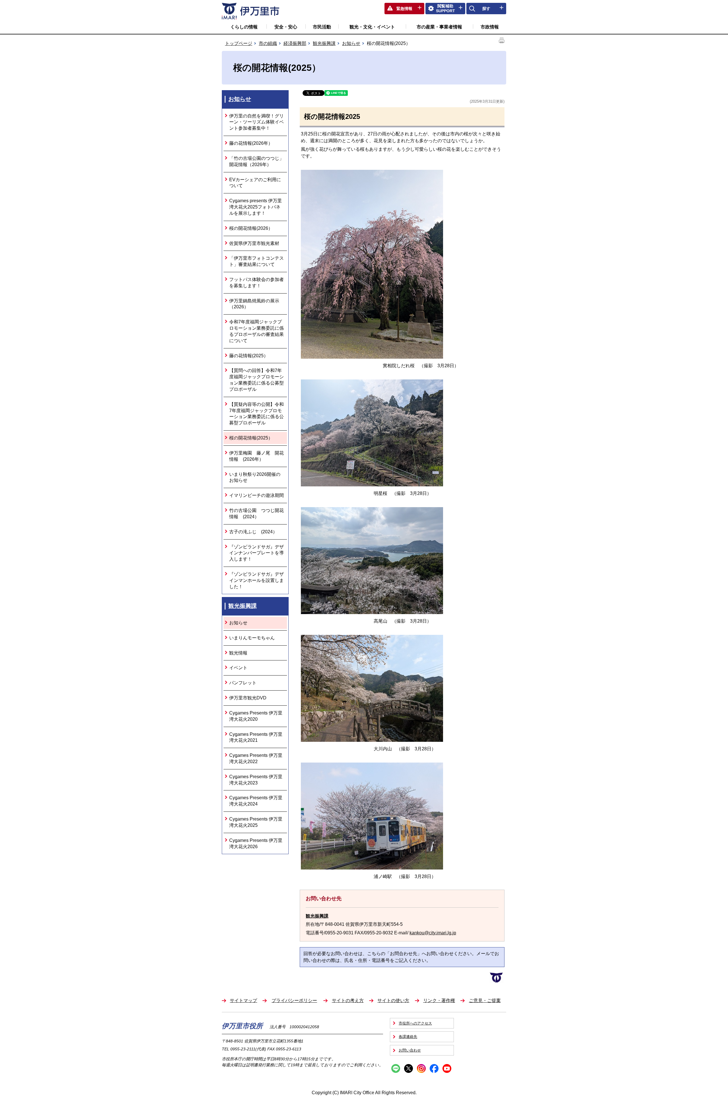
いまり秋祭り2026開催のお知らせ (254, 477)
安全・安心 (285, 26)
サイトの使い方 (393, 1000)
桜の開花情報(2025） (251, 437)
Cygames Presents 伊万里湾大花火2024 (255, 800)
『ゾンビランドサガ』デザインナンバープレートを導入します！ (256, 553)
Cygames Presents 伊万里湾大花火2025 (255, 822)
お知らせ (351, 43)
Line (395, 1068)
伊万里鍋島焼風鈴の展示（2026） (254, 303)
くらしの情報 (244, 26)
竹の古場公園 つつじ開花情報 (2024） (256, 513)
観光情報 (238, 652)
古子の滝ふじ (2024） (253, 531)
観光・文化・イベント (372, 26)
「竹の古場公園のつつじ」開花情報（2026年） (256, 161)
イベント (238, 667)
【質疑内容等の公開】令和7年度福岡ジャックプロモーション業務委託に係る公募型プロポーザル (256, 413)
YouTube (446, 1068)
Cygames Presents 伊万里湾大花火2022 (255, 758)
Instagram (421, 1068)
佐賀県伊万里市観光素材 (254, 243)
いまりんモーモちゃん (252, 637)
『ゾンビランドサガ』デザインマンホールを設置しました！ (256, 580)
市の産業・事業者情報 (439, 26)
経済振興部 (295, 43)
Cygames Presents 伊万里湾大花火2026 (255, 843)
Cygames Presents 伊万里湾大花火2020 (255, 716)
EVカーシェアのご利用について (255, 182)
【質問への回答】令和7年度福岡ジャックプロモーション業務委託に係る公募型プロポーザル (256, 379)
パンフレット (243, 682)
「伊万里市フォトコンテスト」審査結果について (256, 261)
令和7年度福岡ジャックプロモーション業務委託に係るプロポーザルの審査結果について (256, 331)
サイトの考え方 (348, 1000)
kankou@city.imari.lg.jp (433, 932)
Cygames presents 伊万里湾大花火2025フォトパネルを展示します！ (255, 207)
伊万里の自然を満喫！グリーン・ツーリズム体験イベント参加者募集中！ (256, 122)
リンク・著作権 (439, 1000)
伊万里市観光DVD (247, 697)
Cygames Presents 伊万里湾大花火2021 (255, 737)
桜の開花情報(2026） (251, 228)
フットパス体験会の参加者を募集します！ (256, 282)
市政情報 (490, 26)
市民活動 (322, 26)
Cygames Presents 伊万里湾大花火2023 (255, 779)
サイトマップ (243, 1000)
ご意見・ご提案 (485, 1000)
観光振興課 (324, 43)
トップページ (238, 43)
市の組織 (268, 43)
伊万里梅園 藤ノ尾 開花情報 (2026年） (256, 456)
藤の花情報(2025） (248, 355)
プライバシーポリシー (294, 1000)
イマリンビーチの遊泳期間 (256, 495)
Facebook (434, 1068)
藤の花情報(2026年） (251, 143)
